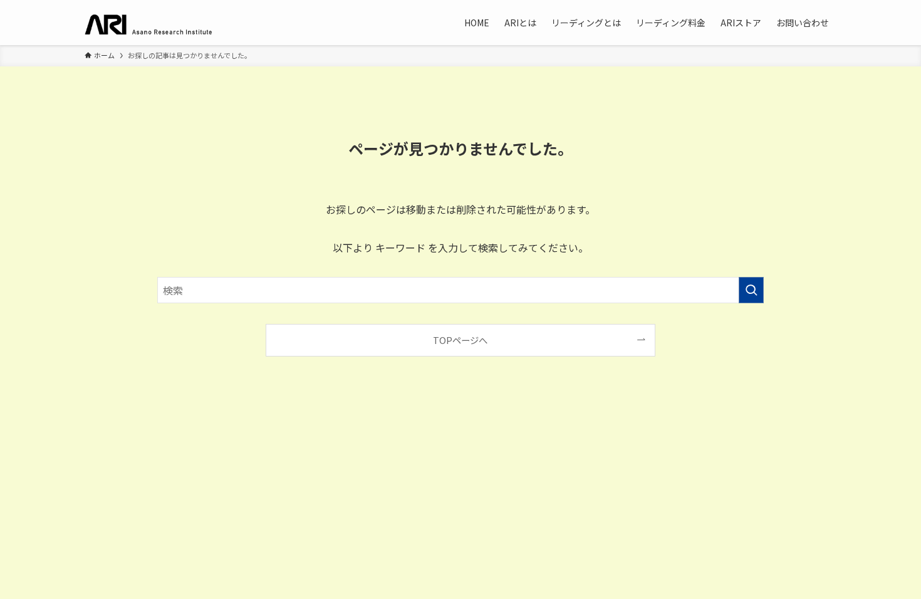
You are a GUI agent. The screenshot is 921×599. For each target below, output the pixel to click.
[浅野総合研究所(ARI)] (160, 22)
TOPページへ (460, 339)
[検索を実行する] (751, 290)
